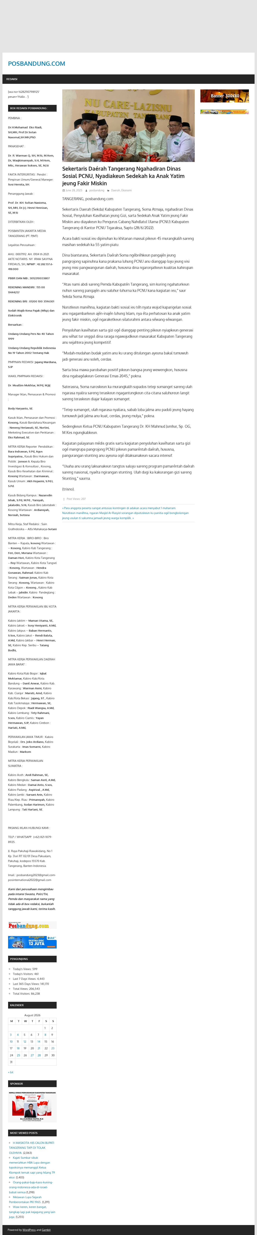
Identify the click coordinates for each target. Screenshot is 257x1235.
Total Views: (21, 989)
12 (25, 1041)
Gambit (46, 1229)
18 (18, 1048)
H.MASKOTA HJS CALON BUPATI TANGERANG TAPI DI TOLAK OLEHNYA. (31, 1148)
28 (39, 1055)
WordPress (29, 1229)
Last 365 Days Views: (26, 984)
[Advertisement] (128, 26)
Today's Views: (22, 969)
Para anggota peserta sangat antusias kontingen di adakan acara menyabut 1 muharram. (120, 508)
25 (18, 1055)
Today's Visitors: (23, 974)
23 (52, 1048)
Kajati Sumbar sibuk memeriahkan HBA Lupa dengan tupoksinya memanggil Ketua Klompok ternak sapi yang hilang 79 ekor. (32, 1167)
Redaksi (11, 79)
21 (39, 1048)
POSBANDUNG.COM (36, 63)
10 (11, 1041)
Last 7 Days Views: (25, 979)
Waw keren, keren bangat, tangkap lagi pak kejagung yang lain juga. (32, 1212)
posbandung (96, 190)
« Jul (10, 1072)
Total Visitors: (22, 993)
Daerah (115, 190)
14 (39, 1041)
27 (32, 1055)
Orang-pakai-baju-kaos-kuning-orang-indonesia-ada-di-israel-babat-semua (31, 1187)
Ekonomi (126, 190)
